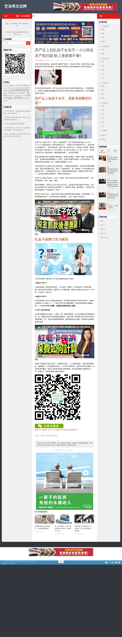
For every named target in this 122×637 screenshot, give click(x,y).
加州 (18, 85)
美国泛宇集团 (49, 435)
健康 (103, 29)
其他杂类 (103, 135)
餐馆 (103, 53)
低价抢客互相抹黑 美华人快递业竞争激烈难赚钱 (112, 171)
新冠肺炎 (24, 90)
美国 (25, 95)
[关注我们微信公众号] (17, 16)
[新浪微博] (23, 16)
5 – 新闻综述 (104, 103)
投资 (103, 66)
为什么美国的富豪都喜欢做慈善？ (15, 124)
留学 (103, 94)
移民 (103, 98)
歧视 (15, 93)
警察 (24, 98)
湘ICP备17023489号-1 (9, 563)
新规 (5, 93)
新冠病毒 (15, 90)
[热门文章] (102, 151)
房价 (18, 88)
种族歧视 (11, 95)
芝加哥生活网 (15, 6)
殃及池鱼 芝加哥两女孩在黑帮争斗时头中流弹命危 (112, 196)
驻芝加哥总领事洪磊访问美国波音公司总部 (112, 159)
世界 (103, 106)
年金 (11, 88)
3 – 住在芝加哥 (104, 58)
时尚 (103, 37)
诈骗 (26, 98)
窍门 (14, 95)
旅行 (103, 90)
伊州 (13, 85)
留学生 (25, 93)
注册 (101, 221)
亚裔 (10, 85)
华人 (21, 85)
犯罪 (20, 93)
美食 (103, 49)
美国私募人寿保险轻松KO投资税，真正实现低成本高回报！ (83, 528)
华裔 (25, 85)
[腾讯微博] (20, 16)
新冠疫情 (8, 90)
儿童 (16, 85)
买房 (8, 85)
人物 (103, 114)
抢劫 (20, 88)
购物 (103, 41)
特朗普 (17, 93)
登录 (101, 225)
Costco (5, 85)
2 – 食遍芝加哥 (104, 46)
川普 (8, 88)
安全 (6, 88)
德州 (14, 88)
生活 (103, 78)
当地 (103, 122)
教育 (103, 70)
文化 (103, 74)
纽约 (19, 95)
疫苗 (7, 95)
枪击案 (11, 93)
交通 (103, 86)
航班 (13, 98)
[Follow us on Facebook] (28, 16)
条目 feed (103, 229)
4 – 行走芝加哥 (104, 83)
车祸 (29, 98)
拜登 (23, 88)
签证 (17, 95)
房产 (103, 62)
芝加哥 (18, 97)
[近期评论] (108, 151)
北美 (103, 118)
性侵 (16, 88)
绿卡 (22, 95)
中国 (103, 110)
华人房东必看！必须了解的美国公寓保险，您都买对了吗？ (63, 528)
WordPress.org (104, 237)
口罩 (28, 85)
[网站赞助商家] (64, 43)
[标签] (115, 151)
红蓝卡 (42, 435)
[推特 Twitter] (25, 16)
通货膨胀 (6, 100)
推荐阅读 (103, 139)
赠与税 (55, 435)
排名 (26, 88)
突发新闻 (104, 130)
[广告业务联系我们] (64, 509)
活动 (103, 126)
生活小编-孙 (39, 60)
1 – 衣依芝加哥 (104, 26)
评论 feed (103, 233)
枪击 (7, 93)
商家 (33, 16)
